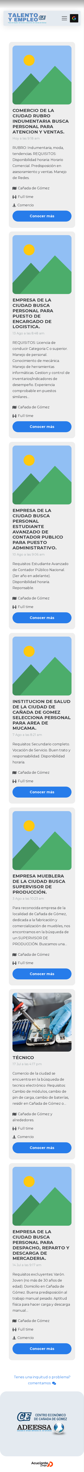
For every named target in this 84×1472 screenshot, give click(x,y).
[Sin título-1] (27, 18)
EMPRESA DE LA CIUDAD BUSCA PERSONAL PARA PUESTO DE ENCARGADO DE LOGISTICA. (32, 313)
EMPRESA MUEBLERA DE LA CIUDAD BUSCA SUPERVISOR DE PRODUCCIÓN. (38, 884)
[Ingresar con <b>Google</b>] (74, 18)
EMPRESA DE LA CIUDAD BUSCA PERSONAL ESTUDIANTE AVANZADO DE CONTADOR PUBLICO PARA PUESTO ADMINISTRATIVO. (37, 529)
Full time (25, 197)
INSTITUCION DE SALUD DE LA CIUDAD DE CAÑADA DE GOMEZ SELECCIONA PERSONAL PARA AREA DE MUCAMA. (41, 715)
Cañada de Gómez (34, 188)
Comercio (25, 205)
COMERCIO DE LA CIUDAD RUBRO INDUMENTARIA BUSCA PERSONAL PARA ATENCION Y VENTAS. (40, 121)
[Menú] (64, 18)
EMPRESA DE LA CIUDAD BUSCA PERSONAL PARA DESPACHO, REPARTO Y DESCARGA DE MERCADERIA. (40, 1245)
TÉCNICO (23, 1057)
